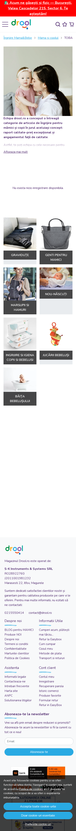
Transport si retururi (52, 658)
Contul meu (46, 677)
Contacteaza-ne (15, 681)
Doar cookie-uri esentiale (38, 815)
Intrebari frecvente (16, 686)
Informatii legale (15, 677)
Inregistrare (46, 681)
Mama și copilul (48, 38)
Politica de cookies (31, 789)
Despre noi (11, 639)
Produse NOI (12, 635)
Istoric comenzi (49, 691)
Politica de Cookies (17, 658)
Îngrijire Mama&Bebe (18, 38)
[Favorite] (64, 24)
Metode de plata (50, 653)
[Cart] (71, 24)
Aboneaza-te (39, 752)
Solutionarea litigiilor (18, 700)
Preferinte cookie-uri (38, 824)
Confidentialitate (15, 649)
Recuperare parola (51, 686)
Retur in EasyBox (50, 705)
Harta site (11, 691)
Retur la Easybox (50, 639)
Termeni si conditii (16, 644)
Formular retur (48, 700)
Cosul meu (46, 649)
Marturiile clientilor (16, 653)
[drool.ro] (22, 24)
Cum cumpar (47, 644)
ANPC (8, 696)
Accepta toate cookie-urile (38, 806)
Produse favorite (50, 696)
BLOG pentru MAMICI (19, 630)
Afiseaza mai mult (16, 152)
